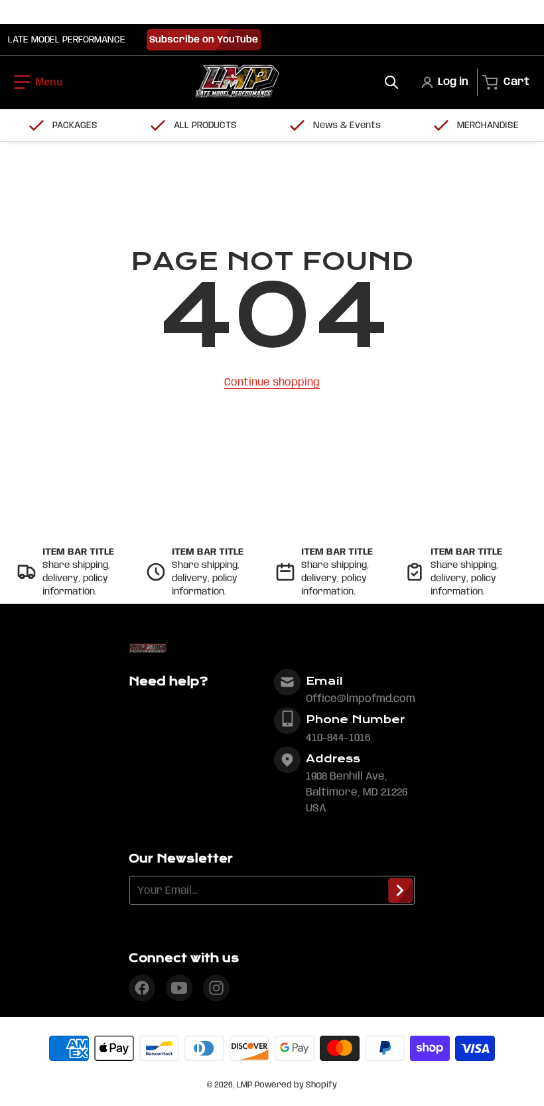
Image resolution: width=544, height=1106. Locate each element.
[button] (38, 82)
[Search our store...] (391, 82)
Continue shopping (272, 382)
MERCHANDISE (488, 125)
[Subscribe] (400, 890)
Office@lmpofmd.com (360, 699)
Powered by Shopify (296, 1085)
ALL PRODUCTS (205, 125)
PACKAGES (75, 125)
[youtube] (179, 988)
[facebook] (142, 988)
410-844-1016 (338, 738)
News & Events (347, 125)
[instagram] (216, 988)
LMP (244, 1085)
